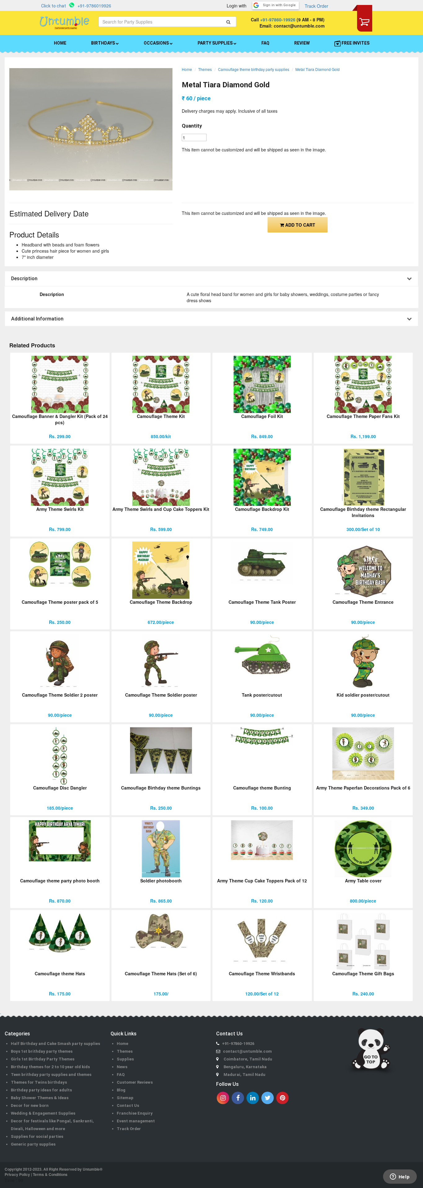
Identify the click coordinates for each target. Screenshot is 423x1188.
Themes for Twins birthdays (39, 1082)
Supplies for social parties (37, 1136)
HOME (60, 43)
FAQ (265, 43)
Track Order (316, 6)
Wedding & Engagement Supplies (43, 1113)
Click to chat (53, 5)
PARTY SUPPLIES (215, 43)
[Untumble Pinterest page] (282, 1098)
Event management (136, 1121)
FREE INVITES (355, 43)
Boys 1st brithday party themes (41, 1051)
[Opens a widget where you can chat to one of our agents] (400, 1177)
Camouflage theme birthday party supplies (253, 69)
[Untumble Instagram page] (223, 1098)
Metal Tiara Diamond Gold (317, 69)
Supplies (125, 1059)
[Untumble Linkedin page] (252, 1098)
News (122, 1066)
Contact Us (128, 1105)
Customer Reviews (135, 1082)
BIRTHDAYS (103, 43)
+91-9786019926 (94, 5)
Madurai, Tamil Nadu (244, 1074)
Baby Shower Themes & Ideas (39, 1097)
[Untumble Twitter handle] (267, 1098)
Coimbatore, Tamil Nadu (248, 1059)
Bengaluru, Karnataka (245, 1066)
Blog (121, 1090)
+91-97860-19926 (277, 19)
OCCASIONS (157, 43)
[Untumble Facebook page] (238, 1098)
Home (187, 69)
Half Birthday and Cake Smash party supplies (55, 1043)
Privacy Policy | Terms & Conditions (36, 1174)
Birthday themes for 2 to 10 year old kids (50, 1066)
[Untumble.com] (64, 22)
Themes (205, 69)
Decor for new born (30, 1105)
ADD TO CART (299, 225)
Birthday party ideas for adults (41, 1090)
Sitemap (125, 1097)
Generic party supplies (33, 1144)
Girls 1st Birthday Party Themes (42, 1059)
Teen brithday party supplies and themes (51, 1074)
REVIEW (302, 43)
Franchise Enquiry (135, 1113)
